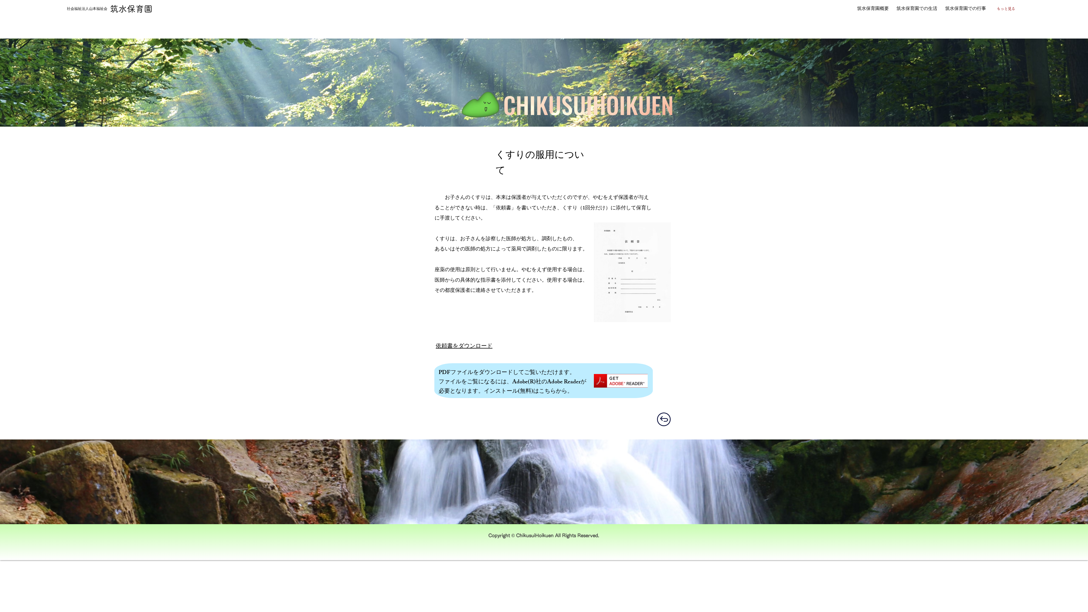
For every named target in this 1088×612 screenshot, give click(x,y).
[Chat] (664, 419)
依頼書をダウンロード (464, 347)
